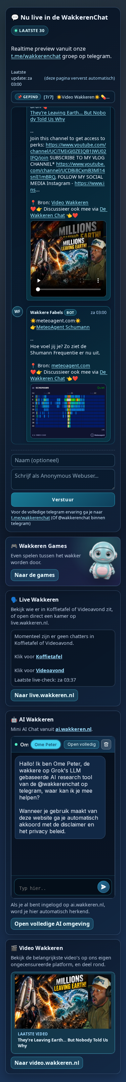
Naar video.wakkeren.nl (46, 1062)
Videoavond (50, 670)
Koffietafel (49, 656)
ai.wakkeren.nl (73, 729)
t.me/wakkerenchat (36, 56)
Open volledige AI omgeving (52, 923)
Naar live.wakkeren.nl (44, 695)
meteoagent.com (70, 365)
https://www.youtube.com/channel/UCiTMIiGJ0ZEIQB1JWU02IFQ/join (68, 151)
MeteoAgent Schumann (63, 327)
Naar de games (34, 575)
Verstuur (63, 500)
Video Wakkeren (69, 202)
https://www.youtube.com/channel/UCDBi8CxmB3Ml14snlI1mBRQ (67, 170)
